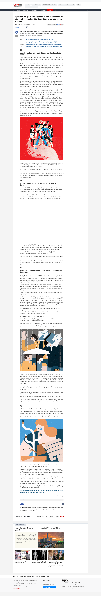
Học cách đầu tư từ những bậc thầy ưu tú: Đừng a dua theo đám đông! (39, 39)
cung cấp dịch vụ (43, 509)
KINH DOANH (34, 10)
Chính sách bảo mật (16, 588)
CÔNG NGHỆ (43, 10)
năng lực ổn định (57, 509)
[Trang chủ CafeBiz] (13, 10)
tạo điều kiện (46, 507)
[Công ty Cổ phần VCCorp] (65, 580)
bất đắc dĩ (34, 507)
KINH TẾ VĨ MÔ (26, 10)
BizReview (28, 4)
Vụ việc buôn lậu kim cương (31, 6)
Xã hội (21, 576)
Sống (33, 24)
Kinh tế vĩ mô (27, 576)
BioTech (78, 4)
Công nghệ (42, 576)
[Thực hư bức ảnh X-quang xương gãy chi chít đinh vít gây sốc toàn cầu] (39, 555)
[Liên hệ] (27, 27)
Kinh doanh (35, 576)
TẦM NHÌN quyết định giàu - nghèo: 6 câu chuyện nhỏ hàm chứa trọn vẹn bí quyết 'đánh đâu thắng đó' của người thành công (50, 46)
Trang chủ (15, 576)
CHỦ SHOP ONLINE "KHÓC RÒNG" (49, 4)
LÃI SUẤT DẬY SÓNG (36, 4)
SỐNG (50, 10)
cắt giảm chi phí (40, 507)
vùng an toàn (24, 510)
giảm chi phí (57, 507)
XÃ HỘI (18, 10)
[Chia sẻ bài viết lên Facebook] (16, 32)
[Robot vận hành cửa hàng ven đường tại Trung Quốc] (22, 555)
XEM (62, 516)
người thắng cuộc (31, 510)
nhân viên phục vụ (36, 509)
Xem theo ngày (41, 516)
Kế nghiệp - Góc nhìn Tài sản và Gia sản (67, 4)
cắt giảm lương (28, 507)
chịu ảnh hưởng (51, 509)
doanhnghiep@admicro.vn (50, 584)
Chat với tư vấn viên (48, 587)
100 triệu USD (52, 507)
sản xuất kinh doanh (28, 509)
